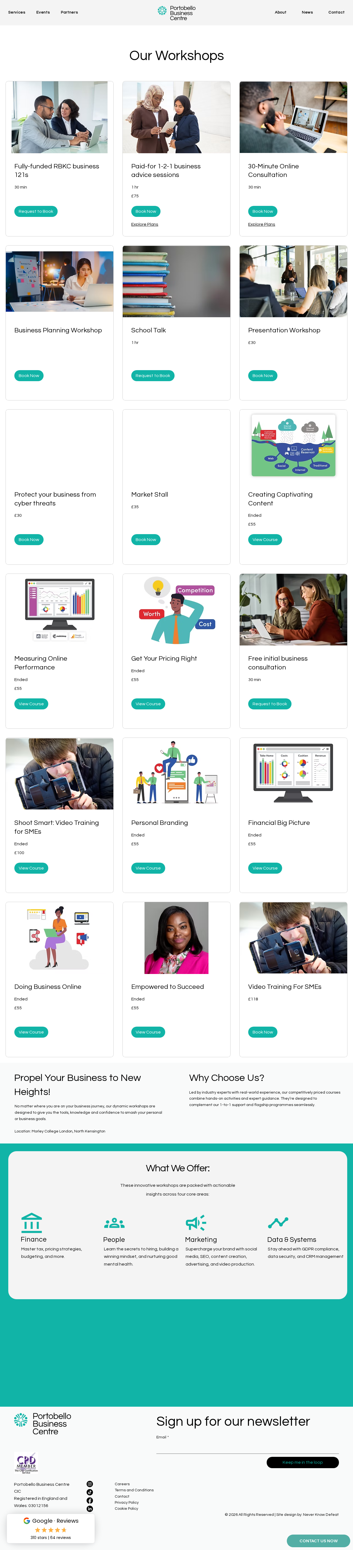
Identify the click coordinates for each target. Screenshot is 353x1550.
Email (162, 1437)
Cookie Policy (126, 1509)
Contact (122, 1496)
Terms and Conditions (134, 1490)
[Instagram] (90, 1484)
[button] (22, 12)
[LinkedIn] (90, 1509)
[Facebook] (90, 1500)
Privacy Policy (127, 1503)
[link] (59, 171)
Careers (122, 1484)
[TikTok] (90, 1492)
